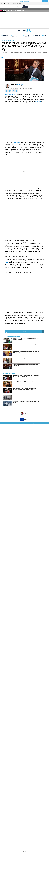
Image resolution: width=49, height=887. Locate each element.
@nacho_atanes (20, 84)
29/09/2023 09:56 (14, 88)
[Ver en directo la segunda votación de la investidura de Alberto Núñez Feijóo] (7, 347)
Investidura (21, 328)
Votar (45, 35)
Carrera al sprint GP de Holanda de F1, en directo (15, 10)
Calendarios (37, 35)
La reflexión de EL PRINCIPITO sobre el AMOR (14, 3)
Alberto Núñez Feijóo (14, 328)
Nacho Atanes (14, 84)
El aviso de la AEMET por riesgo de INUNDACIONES (30, 3)
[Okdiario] (24, 6)
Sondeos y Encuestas (27, 36)
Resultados (5, 35)
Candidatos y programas (15, 36)
